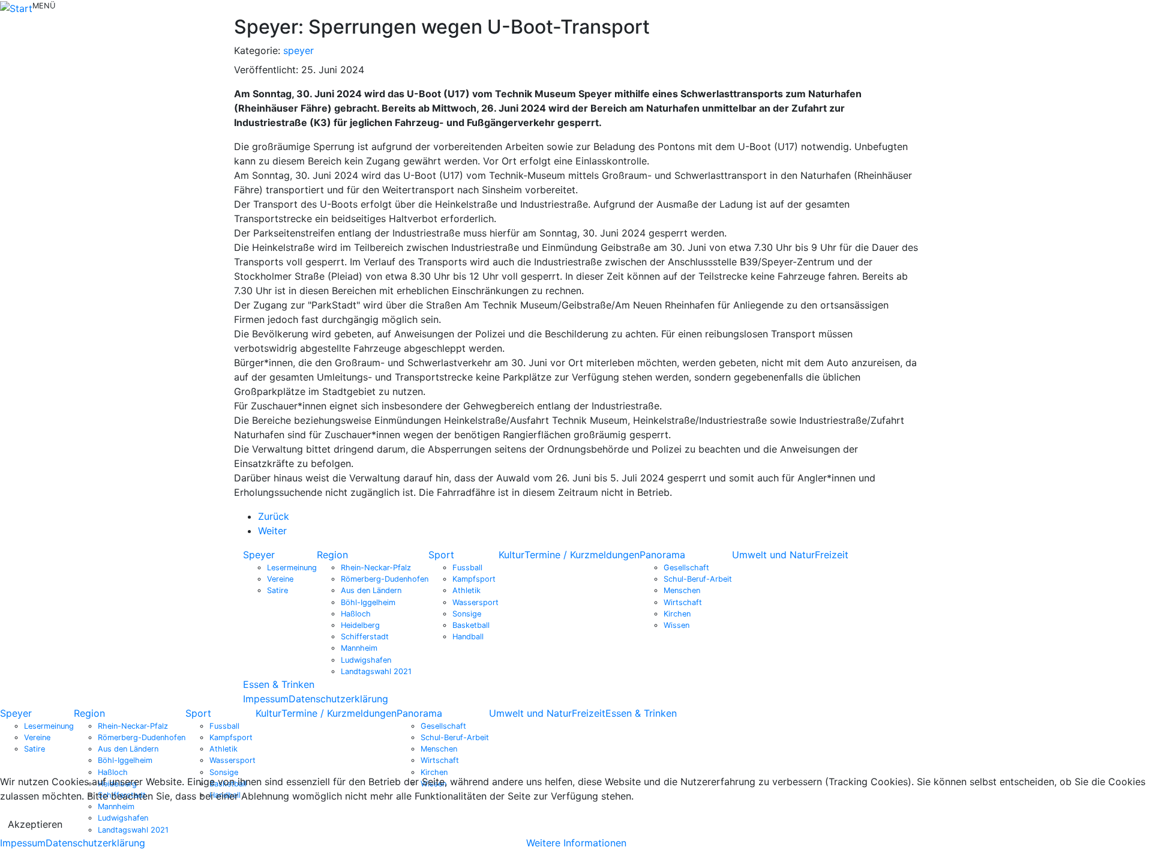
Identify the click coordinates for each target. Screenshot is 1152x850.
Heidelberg (360, 625)
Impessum (266, 699)
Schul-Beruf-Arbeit (698, 578)
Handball (468, 636)
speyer (298, 50)
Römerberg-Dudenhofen (384, 578)
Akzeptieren (35, 824)
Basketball (471, 625)
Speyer (259, 555)
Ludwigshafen (366, 660)
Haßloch (356, 613)
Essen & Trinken (278, 684)
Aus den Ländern (371, 590)
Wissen (676, 625)
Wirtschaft (683, 602)
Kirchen (677, 613)
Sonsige (466, 613)
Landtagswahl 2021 (376, 671)
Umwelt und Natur (773, 555)
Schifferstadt (365, 636)
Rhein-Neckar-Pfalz (376, 567)
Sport (441, 555)
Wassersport (475, 602)
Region (332, 555)
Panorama (662, 555)
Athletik (466, 590)
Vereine (280, 578)
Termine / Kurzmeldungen (582, 555)
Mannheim (359, 648)
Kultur (511, 555)
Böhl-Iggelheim (368, 602)
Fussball (467, 567)
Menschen (682, 590)
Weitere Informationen (576, 843)
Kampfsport (474, 578)
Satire (277, 590)
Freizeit (831, 555)
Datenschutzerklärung (338, 699)
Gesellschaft (686, 567)
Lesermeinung (292, 567)
